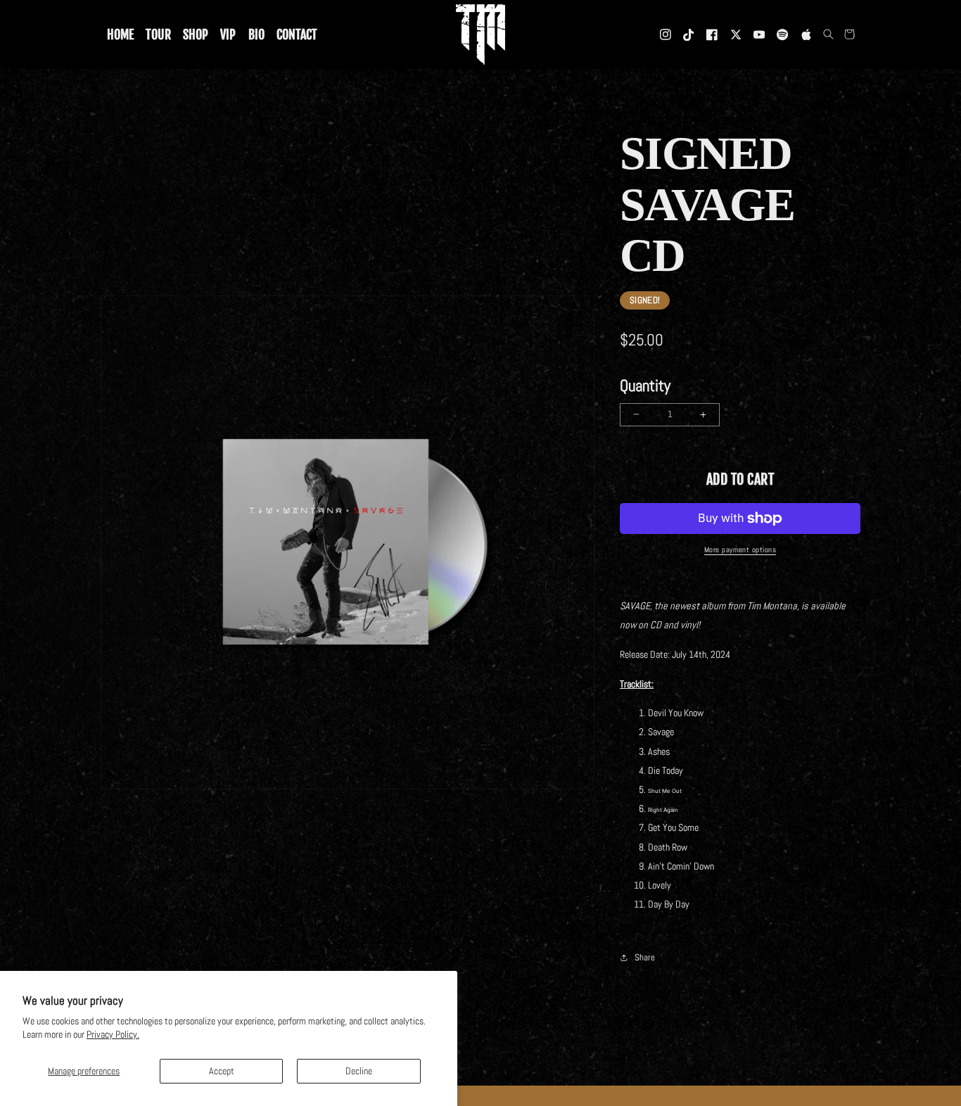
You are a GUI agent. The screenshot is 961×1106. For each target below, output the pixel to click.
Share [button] (645, 957)
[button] (828, 34)
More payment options (740, 549)
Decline (358, 1070)
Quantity (645, 385)
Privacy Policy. (113, 1034)
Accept (221, 1070)
